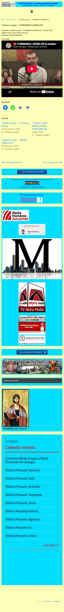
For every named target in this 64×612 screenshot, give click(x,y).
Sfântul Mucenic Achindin (22, 486)
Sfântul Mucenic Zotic (20, 478)
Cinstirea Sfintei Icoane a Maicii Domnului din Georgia (26, 460)
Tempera (48, 601)
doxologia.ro (51, 545)
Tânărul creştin (11, 19)
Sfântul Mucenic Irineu (20, 536)
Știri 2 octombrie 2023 (51, 162)
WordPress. (57, 601)
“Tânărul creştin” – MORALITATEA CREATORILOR (40, 126)
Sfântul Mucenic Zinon (20, 503)
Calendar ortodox (20, 447)
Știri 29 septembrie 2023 (13, 162)
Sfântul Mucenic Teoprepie (23, 495)
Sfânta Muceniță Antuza (21, 511)
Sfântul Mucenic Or (18, 527)
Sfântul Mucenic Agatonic (22, 519)
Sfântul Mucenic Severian (22, 470)
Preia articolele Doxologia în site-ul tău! (34, 549)
